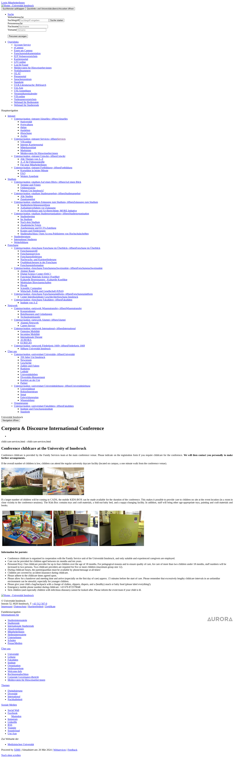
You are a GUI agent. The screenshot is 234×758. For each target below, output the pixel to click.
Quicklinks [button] (13, 42)
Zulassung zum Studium (86, 202)
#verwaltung (26, 124)
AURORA (26, 340)
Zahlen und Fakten (29, 365)
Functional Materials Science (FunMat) (40, 276)
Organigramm (21, 403)
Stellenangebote (16, 668)
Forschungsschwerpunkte (90, 268)
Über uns (6, 648)
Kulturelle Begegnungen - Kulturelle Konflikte (43, 279)
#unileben (25, 130)
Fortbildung (66, 167)
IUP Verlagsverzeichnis (25, 56)
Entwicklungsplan (29, 397)
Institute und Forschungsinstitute (36, 408)
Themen (5, 685)
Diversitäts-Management (32, 377)
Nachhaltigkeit (15, 699)
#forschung (26, 133)
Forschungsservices (30, 253)
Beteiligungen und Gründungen (36, 314)
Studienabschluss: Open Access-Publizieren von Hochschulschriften (54, 233)
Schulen (12, 640)
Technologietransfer (30, 317)
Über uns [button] (12, 351)
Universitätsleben (29, 374)
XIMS (17, 749)
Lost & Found (21, 64)
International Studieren (25, 239)
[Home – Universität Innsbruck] (17, 5)
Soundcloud (14, 730)
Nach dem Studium (30, 222)
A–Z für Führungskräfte (32, 162)
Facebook (13, 713)
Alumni (62, 319)
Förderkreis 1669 (76, 345)
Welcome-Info (15, 671)
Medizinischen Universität (21, 744)
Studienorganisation (79, 213)
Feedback (72, 749)
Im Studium (26, 219)
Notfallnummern (22, 70)
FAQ (22, 173)
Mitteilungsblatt (28, 147)
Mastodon (16, 716)
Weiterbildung (21, 242)
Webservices (59, 749)
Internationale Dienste (31, 337)
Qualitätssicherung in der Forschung (38, 262)
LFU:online (20, 62)
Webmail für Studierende (26, 105)
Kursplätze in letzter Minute (34, 170)
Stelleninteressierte (17, 634)
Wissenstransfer (74, 308)
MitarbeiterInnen (16, 631)
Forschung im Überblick (88, 248)
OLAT (17, 73)
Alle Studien (26, 196)
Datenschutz (20, 606)
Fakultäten (67, 299)
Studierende (14, 623)
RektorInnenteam (29, 391)
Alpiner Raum (27, 271)
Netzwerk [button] (13, 305)
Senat (23, 394)
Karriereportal (21, 59)
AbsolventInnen (16, 628)
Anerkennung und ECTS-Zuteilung (38, 228)
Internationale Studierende (21, 626)
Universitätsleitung (80, 386)
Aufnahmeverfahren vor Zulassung (38, 207)
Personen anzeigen (18, 36)
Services (61, 139)
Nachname (13, 26)
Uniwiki (61, 156)
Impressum (6, 606)
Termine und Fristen (30, 184)
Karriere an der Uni (30, 380)
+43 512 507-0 (39, 603)
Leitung (11, 657)
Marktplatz (25, 150)
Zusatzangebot (27, 199)
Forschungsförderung (31, 256)
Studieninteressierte (17, 620)
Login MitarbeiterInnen (13, 2)
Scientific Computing (31, 288)
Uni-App (18, 87)
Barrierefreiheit (35, 606)
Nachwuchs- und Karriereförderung (38, 259)
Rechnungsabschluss (18, 674)
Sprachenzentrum (23, 79)
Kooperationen (27, 311)
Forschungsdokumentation (27, 53)
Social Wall (13, 710)
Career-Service (27, 325)
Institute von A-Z (29, 302)
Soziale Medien (9, 704)
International (69, 328)
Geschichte (26, 363)
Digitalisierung (15, 690)
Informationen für (10, 614)
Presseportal (20, 76)
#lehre (23, 127)
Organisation (14, 665)
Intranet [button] (11, 116)
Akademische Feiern (30, 225)
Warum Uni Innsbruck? (32, 190)
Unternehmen (14, 637)
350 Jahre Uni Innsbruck (32, 357)
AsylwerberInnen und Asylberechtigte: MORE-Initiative (48, 210)
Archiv (23, 136)
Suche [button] (11, 14)
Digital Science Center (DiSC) (35, 274)
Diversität (12, 693)
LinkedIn (12, 722)
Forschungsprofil (28, 251)
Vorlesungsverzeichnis (25, 99)
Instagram (13, 719)
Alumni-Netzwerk (29, 322)
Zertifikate (50, 606)
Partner (24, 383)
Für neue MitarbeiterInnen (33, 164)
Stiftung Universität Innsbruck (35, 348)
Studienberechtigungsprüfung (35, 205)
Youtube (12, 727)
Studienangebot (72, 193)
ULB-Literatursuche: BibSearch (30, 85)
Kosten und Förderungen (33, 230)
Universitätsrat (27, 388)
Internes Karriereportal (31, 144)
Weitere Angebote (29, 176)
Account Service (22, 44)
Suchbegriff (13, 20)
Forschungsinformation (32, 265)
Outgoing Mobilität (30, 331)
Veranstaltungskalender (25, 93)
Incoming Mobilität (30, 334)
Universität (69, 354)
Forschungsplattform (82, 294)
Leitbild (24, 371)
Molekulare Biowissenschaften (35, 282)
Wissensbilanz (27, 400)
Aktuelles (63, 118)
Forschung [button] (13, 245)
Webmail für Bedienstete (26, 102)
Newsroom (26, 360)
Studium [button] (12, 179)
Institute (12, 662)
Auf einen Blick (73, 182)
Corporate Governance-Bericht (23, 677)
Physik (23, 285)
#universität (26, 121)
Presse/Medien (15, 643)
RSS (10, 725)
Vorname (12, 29)
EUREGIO (26, 342)
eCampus (18, 47)
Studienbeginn (27, 216)
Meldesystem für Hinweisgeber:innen (33, 67)
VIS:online (19, 96)
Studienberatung (22, 236)
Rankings (25, 368)
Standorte (19, 82)
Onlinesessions (27, 187)
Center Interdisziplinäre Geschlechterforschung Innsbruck (49, 296)
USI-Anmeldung (22, 90)
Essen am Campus (23, 50)
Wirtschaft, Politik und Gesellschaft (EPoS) (42, 291)
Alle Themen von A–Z (31, 159)
